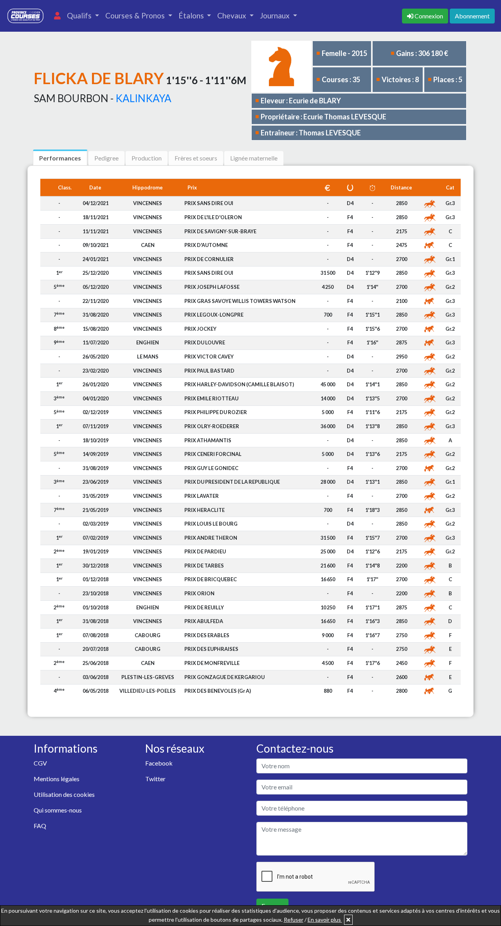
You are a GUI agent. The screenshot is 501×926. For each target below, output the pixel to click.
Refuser (293, 919)
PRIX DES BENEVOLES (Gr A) (217, 691)
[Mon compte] (57, 16)
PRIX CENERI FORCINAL (212, 454)
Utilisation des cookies (64, 794)
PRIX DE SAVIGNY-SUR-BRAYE (220, 231)
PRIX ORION (199, 593)
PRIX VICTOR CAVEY (209, 356)
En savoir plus (325, 919)
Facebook (159, 763)
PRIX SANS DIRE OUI (208, 203)
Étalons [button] (191, 15)
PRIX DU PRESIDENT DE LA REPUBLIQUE (232, 482)
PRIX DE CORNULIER (209, 259)
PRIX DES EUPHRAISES (211, 649)
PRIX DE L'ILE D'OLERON (213, 217)
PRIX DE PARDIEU (205, 551)
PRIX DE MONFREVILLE (212, 663)
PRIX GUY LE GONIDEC (211, 468)
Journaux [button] (275, 15)
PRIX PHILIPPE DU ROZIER (215, 412)
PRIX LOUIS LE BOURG (211, 524)
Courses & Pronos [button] (135, 15)
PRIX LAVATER (201, 496)
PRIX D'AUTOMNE (206, 245)
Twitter (155, 778)
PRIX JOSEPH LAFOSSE (212, 287)
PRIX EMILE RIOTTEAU (211, 398)
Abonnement (472, 16)
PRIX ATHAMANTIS (207, 440)
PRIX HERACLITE (204, 510)
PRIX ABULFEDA (203, 621)
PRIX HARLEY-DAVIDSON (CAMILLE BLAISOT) (239, 384)
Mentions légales (56, 778)
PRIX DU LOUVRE (204, 342)
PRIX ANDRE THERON (210, 538)
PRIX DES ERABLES (206, 635)
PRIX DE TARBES (204, 565)
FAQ (40, 825)
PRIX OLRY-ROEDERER (211, 426)
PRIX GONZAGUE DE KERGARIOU (224, 677)
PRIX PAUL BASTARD (209, 371)
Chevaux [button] (232, 15)
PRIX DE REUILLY (204, 607)
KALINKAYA (143, 98)
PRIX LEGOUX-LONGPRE (213, 315)
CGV (40, 763)
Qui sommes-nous (58, 810)
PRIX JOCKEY (200, 329)
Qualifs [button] (80, 15)
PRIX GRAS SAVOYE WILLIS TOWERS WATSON (240, 301)
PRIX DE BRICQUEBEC (210, 579)
